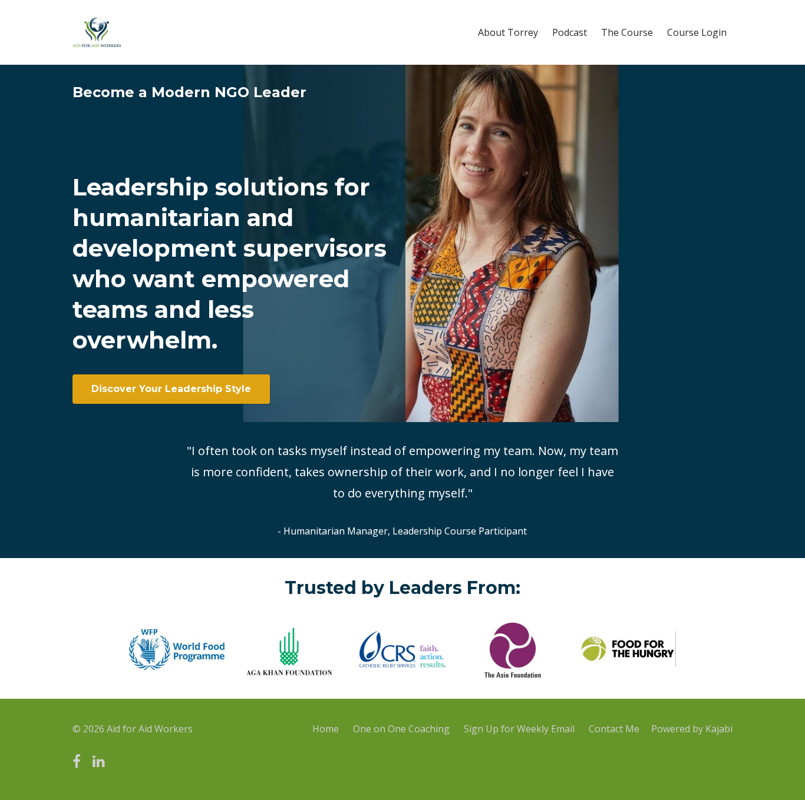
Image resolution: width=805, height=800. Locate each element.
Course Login (697, 32)
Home (325, 728)
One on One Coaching (401, 728)
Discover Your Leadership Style (171, 388)
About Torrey (508, 32)
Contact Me (614, 728)
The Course (627, 32)
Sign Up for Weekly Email (519, 728)
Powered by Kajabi (692, 728)
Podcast (569, 32)
